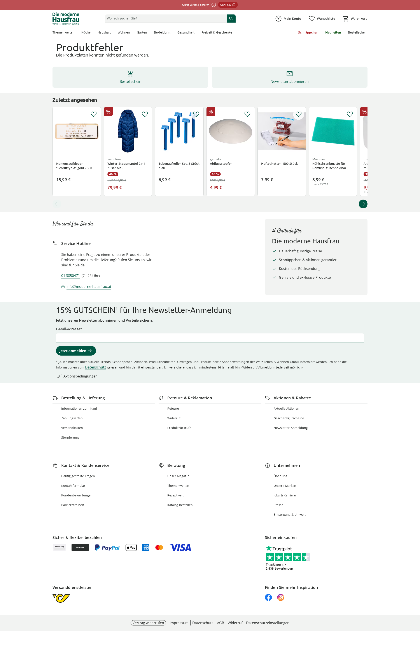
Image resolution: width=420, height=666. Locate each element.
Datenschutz (95, 367)
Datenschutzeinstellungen (267, 622)
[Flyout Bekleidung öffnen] (172, 33)
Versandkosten (72, 428)
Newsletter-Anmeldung (291, 428)
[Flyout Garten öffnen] (148, 33)
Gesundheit (185, 32)
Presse (278, 505)
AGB (220, 622)
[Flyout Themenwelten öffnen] (76, 33)
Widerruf (173, 418)
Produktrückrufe (179, 428)
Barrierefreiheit (72, 505)
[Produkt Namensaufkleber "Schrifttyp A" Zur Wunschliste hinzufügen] (93, 114)
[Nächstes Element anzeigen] (363, 204)
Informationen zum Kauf (79, 408)
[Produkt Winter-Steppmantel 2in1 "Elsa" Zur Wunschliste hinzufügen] (144, 114)
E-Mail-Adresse (68, 329)
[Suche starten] (231, 18)
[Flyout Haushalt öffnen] (112, 33)
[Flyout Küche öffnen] (92, 33)
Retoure (173, 408)
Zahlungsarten (72, 418)
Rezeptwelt (175, 495)
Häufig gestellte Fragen (78, 476)
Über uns (280, 476)
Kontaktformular (73, 486)
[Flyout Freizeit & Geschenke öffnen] (234, 33)
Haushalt (104, 32)
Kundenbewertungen (77, 495)
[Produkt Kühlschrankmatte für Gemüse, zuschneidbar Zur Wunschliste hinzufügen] (349, 114)
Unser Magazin (178, 476)
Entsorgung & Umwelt (290, 514)
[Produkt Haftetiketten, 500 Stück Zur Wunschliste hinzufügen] (298, 114)
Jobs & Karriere (285, 495)
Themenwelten (63, 32)
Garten (142, 32)
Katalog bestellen (180, 505)
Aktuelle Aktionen (286, 408)
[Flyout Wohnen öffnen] (131, 33)
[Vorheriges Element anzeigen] (56, 204)
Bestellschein (358, 32)
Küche (86, 32)
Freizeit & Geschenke (216, 32)
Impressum (179, 622)
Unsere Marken (285, 486)
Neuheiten (333, 32)
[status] (165, 18)
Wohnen (124, 32)
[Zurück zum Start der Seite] (415, 634)
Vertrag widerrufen (148, 622)
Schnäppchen (308, 32)
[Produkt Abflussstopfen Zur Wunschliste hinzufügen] (247, 114)
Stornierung (70, 437)
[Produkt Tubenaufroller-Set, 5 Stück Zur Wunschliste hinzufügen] (196, 114)
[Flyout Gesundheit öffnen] (196, 33)
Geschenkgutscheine (289, 418)
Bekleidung (162, 32)
